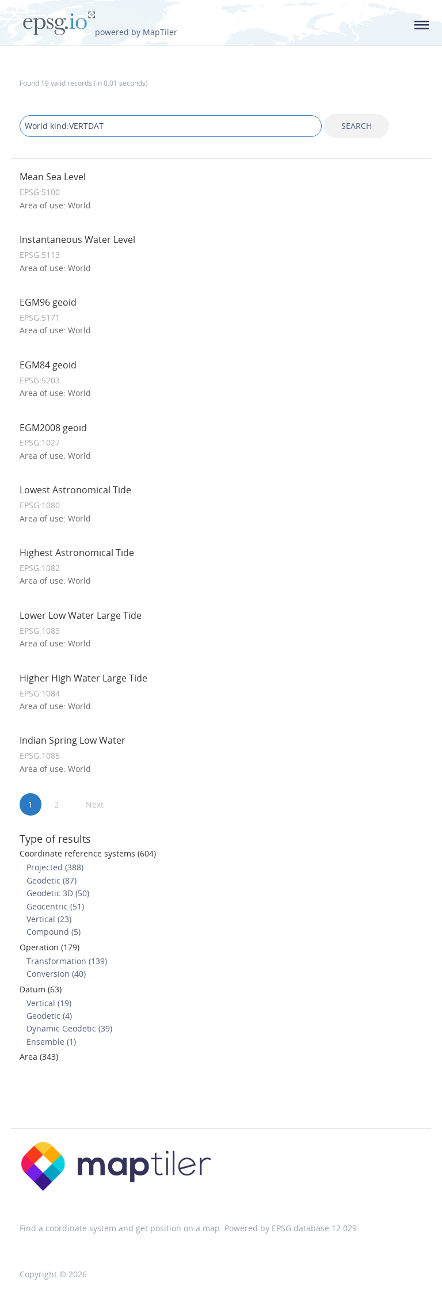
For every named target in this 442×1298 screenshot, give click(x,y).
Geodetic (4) (49, 1015)
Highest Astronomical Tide (77, 552)
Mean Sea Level (53, 176)
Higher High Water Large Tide (83, 678)
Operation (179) (49, 947)
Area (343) (39, 1056)
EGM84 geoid (48, 365)
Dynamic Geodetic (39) (69, 1028)
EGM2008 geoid (53, 427)
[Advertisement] (221, 1099)
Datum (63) (41, 989)
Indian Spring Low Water (72, 740)
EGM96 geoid (48, 302)
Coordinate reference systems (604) (88, 853)
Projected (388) (54, 867)
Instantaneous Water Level (77, 239)
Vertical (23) (48, 918)
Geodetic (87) (51, 880)
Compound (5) (53, 931)
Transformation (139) (66, 961)
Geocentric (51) (55, 906)
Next (95, 804)
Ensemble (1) (51, 1041)
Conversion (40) (56, 973)
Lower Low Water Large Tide (81, 615)
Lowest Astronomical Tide (75, 490)
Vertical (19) (48, 1003)
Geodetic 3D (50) (57, 893)
